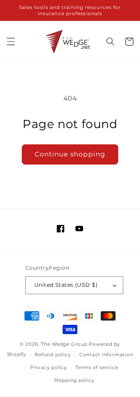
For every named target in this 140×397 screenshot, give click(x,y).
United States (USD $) (66, 284)
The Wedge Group (64, 344)
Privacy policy (48, 367)
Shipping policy (74, 380)
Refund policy (53, 354)
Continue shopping (70, 154)
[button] (10, 41)
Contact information (106, 354)
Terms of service (96, 367)
